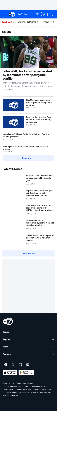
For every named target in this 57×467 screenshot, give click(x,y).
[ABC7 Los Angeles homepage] (12, 14)
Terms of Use (8, 389)
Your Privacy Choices (24, 383)
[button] (4, 14)
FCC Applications (10, 392)
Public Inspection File (42, 389)
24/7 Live (22, 14)
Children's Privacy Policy (12, 386)
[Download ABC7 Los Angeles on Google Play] (27, 372)
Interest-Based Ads (23, 389)
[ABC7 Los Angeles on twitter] (13, 365)
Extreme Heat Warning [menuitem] (27, 22)
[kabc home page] (8, 321)
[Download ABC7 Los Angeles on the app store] (10, 372)
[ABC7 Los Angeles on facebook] (6, 365)
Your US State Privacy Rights (36, 386)
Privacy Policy (8, 383)
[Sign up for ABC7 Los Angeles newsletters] (28, 365)
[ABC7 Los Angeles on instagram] (20, 365)
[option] (10, 22)
